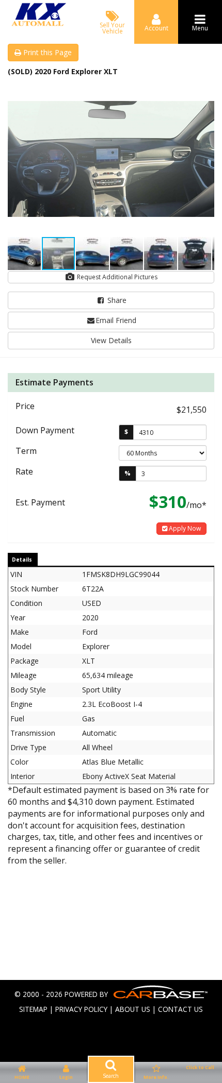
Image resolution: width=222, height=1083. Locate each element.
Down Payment (44, 430)
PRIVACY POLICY (81, 1009)
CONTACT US (180, 1009)
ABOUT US (132, 1009)
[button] (205, 91)
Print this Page (46, 52)
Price (25, 406)
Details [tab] (22, 559)
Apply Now (184, 528)
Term (26, 450)
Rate (24, 471)
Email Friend (116, 320)
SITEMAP (33, 1009)
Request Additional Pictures (116, 277)
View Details (111, 340)
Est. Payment (40, 502)
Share (115, 300)
